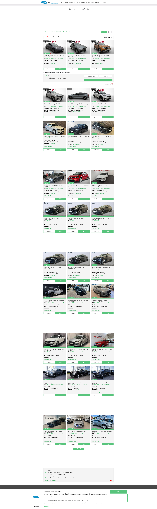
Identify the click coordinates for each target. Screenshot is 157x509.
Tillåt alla (119, 491)
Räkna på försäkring (48, 146)
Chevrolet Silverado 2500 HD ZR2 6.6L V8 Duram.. (54, 300)
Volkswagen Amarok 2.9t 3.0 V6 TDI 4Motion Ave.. (53, 382)
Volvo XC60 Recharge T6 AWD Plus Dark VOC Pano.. (53, 104)
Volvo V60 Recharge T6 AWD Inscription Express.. (99, 186)
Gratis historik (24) (77, 308)
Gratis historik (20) (100, 357)
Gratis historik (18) (100, 144)
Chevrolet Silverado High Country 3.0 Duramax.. (78, 382)
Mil (67, 31)
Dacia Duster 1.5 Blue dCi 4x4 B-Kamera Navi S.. (100, 56)
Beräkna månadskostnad (57, 58)
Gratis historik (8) (76, 144)
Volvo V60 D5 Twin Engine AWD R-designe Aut (77, 431)
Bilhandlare (84, 2)
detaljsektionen (85, 503)
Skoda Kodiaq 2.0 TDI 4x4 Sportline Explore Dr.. (101, 382)
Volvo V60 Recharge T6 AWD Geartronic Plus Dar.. (99, 300)
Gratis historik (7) (53, 111)
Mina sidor (114, 1)
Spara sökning (104, 31)
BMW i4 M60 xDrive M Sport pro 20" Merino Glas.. (77, 268)
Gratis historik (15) (53, 143)
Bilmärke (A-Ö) (59, 31)
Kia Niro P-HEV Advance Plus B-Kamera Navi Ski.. (100, 104)
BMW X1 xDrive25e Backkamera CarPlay (76, 219)
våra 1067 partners (51, 493)
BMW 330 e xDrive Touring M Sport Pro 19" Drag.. (53, 268)
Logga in (114, 2)
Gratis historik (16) (100, 111)
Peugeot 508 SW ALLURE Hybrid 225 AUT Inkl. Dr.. (54, 350)
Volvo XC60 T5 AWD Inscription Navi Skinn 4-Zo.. (77, 56)
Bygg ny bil (72, 2)
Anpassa (118, 495)
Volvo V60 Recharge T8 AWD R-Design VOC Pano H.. (78, 104)
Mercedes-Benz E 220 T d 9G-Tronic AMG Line (101, 137)
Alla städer (103, 2)
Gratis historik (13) (53, 63)
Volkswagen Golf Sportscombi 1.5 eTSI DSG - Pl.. (78, 137)
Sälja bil (78, 2)
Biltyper (97, 2)
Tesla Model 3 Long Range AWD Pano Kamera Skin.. (54, 56)
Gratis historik (100, 63)
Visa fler (78, 449)
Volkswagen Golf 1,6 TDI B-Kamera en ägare (78, 186)
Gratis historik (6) (76, 275)
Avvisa (118, 499)
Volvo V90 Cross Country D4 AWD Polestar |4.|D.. (53, 431)
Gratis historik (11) (100, 308)
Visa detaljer (46, 506)
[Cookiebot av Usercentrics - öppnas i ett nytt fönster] (36, 507)
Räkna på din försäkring (50, 480)
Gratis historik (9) (100, 193)
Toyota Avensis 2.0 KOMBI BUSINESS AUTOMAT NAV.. (78, 300)
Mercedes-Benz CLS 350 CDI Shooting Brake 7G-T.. (102, 431)
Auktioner (90, 2)
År (69, 31)
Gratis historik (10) (53, 389)
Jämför (48, 69)
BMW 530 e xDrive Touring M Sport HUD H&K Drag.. (101, 219)
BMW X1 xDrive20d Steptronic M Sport (54, 136)
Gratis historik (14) (100, 439)
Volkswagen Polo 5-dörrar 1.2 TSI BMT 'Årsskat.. (102, 350)
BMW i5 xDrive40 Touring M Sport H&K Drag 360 (53, 219)
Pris (64, 31)
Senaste (51, 31)
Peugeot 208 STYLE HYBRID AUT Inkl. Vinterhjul (78, 350)
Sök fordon (65, 2)
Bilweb (42, 4)
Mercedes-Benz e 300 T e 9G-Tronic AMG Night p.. (53, 186)
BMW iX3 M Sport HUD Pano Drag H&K (101, 268)
